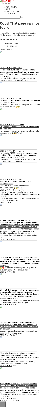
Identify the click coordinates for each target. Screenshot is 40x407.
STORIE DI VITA (10, 7)
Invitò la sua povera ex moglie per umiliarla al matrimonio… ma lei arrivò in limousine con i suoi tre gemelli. (20, 194)
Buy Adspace (9, 13)
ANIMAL (7, 9)
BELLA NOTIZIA (5, 3)
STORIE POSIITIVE (11, 11)
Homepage (13, 46)
